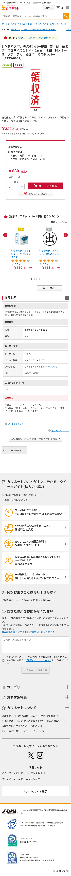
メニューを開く (67, 8)
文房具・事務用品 (18, 23)
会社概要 (6, 715)
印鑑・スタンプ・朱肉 (37, 23)
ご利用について (29, 495)
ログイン (49, 7)
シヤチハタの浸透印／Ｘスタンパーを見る (38, 29)
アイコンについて (16, 423)
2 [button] (34, 279)
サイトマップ (37, 731)
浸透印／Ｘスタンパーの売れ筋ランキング (37, 37)
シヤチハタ (15, 29)
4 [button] (39, 279)
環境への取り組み (26, 715)
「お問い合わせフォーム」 (38, 660)
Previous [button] (5, 235)
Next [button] (66, 235)
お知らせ (35, 726)
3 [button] (36, 279)
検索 (66, 16)
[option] (21, 247)
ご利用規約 (7, 721)
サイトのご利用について (14, 731)
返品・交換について (60, 430)
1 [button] (31, 279)
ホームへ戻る (15, 450)
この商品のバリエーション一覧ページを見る (34, 438)
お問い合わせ (48, 600)
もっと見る (48, 288)
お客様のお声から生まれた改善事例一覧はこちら (27, 632)
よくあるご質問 (27, 600)
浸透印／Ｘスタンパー (59, 23)
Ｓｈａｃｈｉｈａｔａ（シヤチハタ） (41, 366)
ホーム (4, 23)
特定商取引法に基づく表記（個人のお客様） (40, 721)
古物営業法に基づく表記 (14, 726)
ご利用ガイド (9, 600)
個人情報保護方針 (50, 715)
